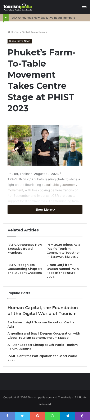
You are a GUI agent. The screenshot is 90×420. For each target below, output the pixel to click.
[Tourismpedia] (17, 7)
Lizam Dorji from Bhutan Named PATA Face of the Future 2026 (63, 271)
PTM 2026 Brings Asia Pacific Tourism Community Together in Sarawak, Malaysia (63, 251)
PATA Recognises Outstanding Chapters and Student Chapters (25, 269)
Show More (43, 209)
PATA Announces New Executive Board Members (43, 17)
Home (14, 32)
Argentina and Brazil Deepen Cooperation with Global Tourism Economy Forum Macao (44, 336)
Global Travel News (34, 32)
